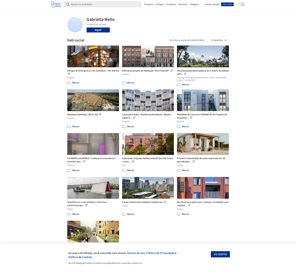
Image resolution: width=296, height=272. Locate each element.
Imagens (194, 4)
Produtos (171, 4)
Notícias (183, 4)
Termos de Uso (136, 253)
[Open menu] (242, 4)
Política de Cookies (80, 257)
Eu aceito (220, 254)
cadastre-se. (136, 263)
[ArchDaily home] (56, 4)
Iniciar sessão (212, 4)
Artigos (160, 4)
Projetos (149, 4)
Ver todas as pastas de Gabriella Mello (186, 40)
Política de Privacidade (160, 253)
